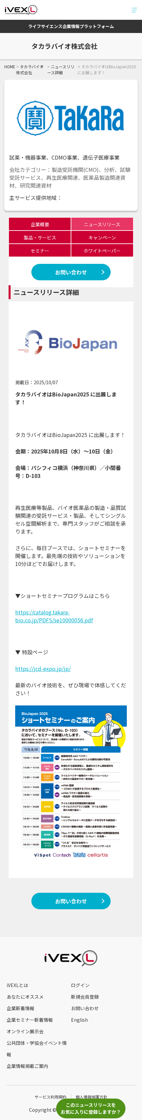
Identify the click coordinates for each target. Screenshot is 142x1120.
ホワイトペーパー (102, 250)
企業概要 (40, 224)
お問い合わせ (71, 272)
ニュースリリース (102, 224)
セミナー (40, 250)
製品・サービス (40, 237)
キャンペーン (102, 237)
